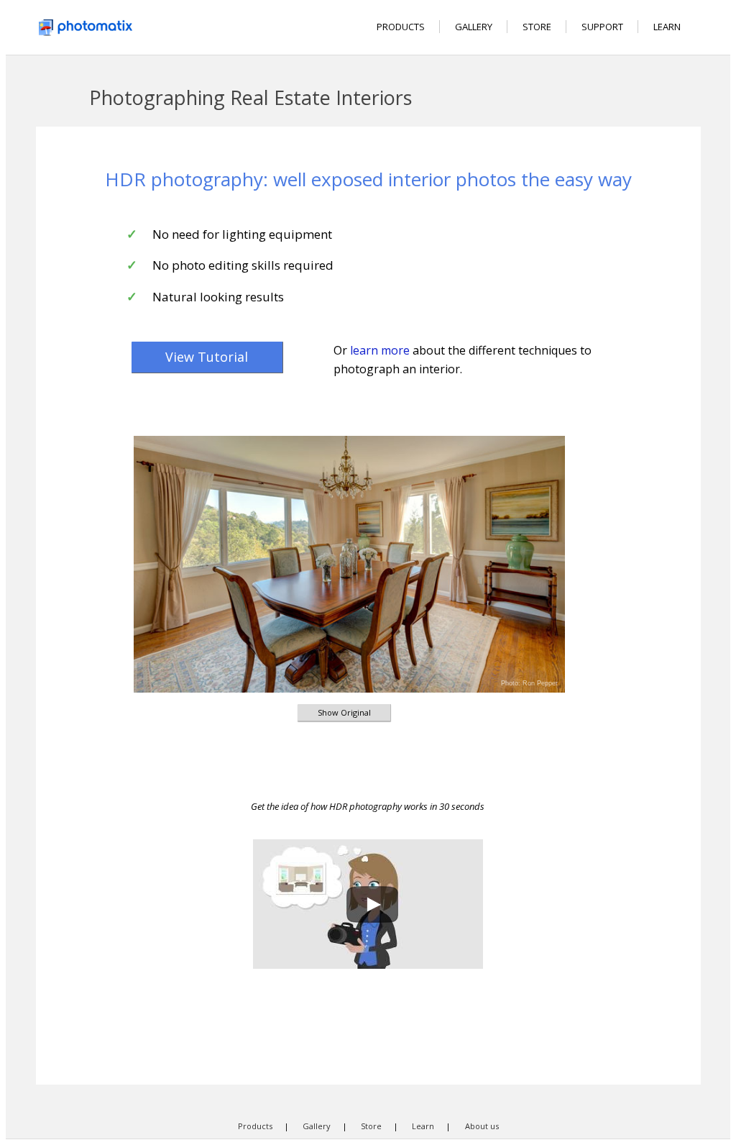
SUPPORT (602, 26)
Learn (423, 1126)
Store (371, 1126)
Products (255, 1126)
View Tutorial (206, 356)
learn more (380, 350)
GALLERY (473, 26)
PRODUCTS (401, 26)
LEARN (667, 26)
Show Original (344, 712)
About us (482, 1126)
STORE (537, 26)
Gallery (317, 1126)
